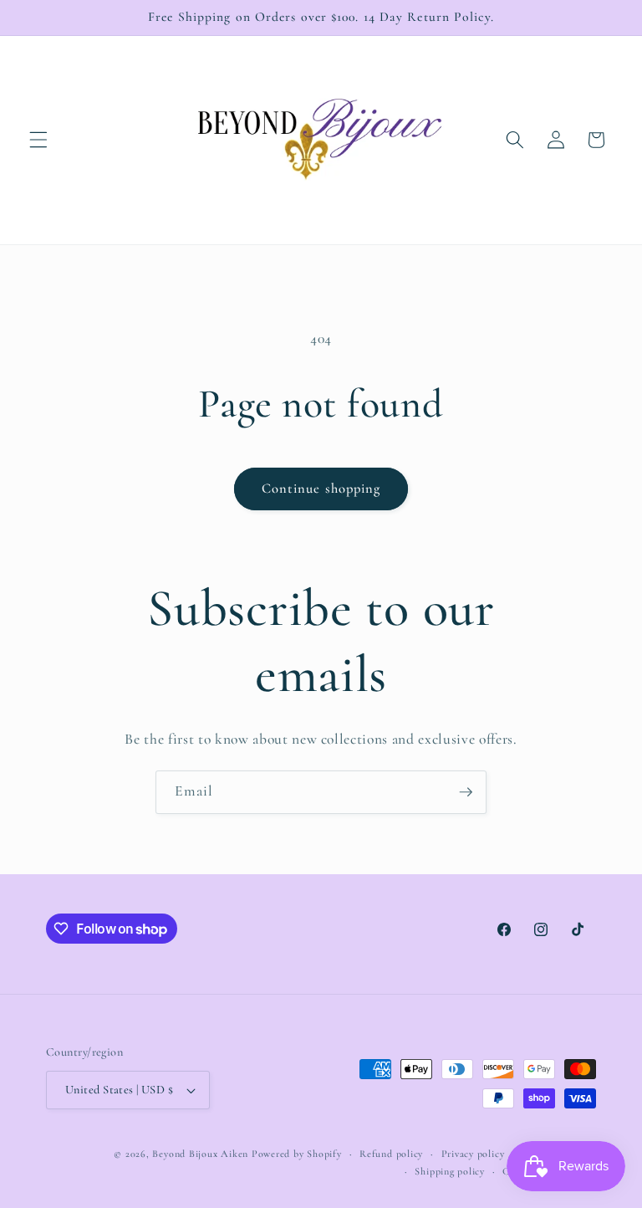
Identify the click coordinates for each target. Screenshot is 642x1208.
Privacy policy (473, 1153)
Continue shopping (321, 488)
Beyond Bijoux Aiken (200, 1153)
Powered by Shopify (297, 1153)
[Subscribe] (466, 792)
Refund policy (391, 1153)
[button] (38, 140)
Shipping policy (450, 1171)
